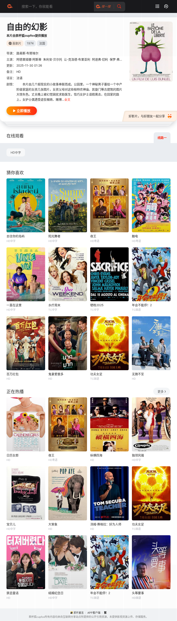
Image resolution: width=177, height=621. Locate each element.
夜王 (93, 236)
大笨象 (52, 524)
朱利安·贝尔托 (52, 59)
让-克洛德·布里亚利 (77, 59)
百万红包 (12, 374)
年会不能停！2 (142, 305)
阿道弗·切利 (100, 59)
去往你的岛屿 (15, 236)
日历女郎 (12, 455)
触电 (135, 236)
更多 (161, 391)
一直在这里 (14, 305)
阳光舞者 (54, 236)
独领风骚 (138, 455)
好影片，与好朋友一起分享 (147, 116)
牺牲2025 (97, 305)
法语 (19, 78)
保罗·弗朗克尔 (119, 59)
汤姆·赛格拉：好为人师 (105, 524)
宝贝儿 (11, 524)
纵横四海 (96, 455)
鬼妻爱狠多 (55, 374)
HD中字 (16, 152)
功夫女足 (96, 374)
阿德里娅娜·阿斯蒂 (28, 59)
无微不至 (138, 374)
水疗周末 (54, 305)
